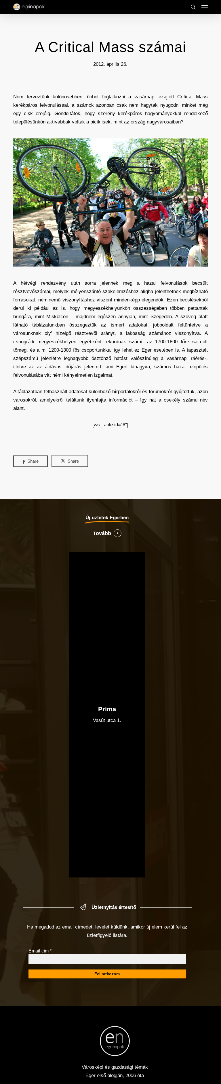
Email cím (40, 950)
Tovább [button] (102, 533)
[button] (204, 7)
